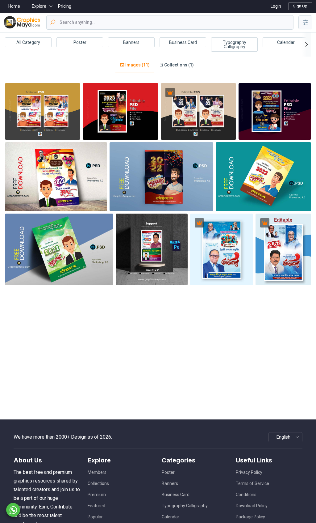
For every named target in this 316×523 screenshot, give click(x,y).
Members (97, 472)
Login (276, 6)
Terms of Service (252, 483)
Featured (96, 505)
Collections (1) (178, 64)
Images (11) (137, 64)
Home (14, 6)
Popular (95, 516)
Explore (39, 6)
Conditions (246, 494)
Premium (97, 494)
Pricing (64, 6)
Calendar (286, 42)
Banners (131, 42)
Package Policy (250, 516)
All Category (28, 42)
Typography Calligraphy (234, 44)
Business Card (183, 42)
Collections (98, 483)
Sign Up (300, 6)
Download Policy (252, 505)
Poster (79, 42)
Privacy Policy (249, 472)
